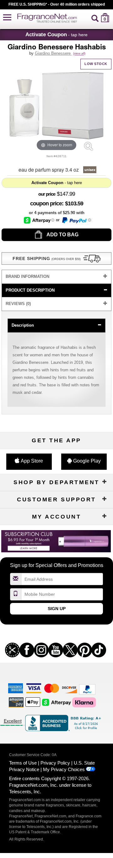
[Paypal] (87, 689)
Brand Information (27, 276)
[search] (95, 17)
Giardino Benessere (53, 53)
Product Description (30, 290)
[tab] (56, 277)
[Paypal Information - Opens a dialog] (76, 220)
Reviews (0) (18, 303)
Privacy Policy (55, 762)
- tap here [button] (56, 34)
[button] (7, 17)
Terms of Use (23, 762)
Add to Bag (62, 234)
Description (23, 325)
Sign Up (57, 608)
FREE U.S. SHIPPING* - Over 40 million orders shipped (56, 4)
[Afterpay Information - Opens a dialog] (39, 220)
